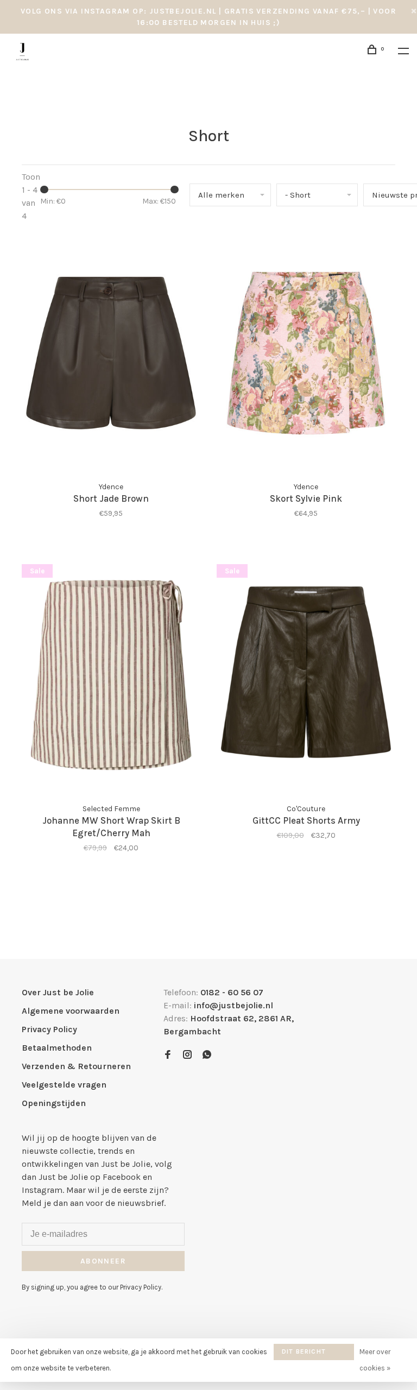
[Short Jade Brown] (111, 354)
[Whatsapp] (207, 1055)
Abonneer (103, 1261)
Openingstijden (54, 1103)
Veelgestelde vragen (64, 1084)
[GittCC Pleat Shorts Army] (306, 677)
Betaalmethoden (57, 1047)
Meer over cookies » (374, 1360)
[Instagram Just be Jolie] (187, 1055)
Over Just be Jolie (58, 992)
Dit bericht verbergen (304, 1354)
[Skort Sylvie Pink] (306, 354)
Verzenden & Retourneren (76, 1066)
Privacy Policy (49, 1029)
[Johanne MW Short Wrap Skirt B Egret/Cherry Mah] (111, 677)
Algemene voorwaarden (70, 1011)
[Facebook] (167, 1055)
